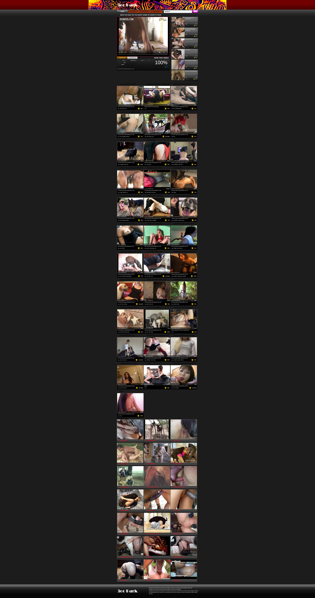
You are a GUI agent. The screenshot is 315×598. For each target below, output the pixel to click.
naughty (123, 136)
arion (148, 248)
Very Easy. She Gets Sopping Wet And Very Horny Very (190, 29)
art (155, 248)
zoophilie (154, 220)
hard (178, 248)
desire (182, 360)
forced (180, 248)
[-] (167, 66)
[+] (165, 66)
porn (175, 108)
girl (124, 108)
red (121, 415)
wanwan (176, 220)
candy (123, 220)
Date (156, 11)
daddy (122, 64)
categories (133, 11)
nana (152, 360)
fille (151, 220)
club (180, 164)
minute (177, 387)
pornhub (149, 192)
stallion (124, 192)
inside (123, 360)
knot (178, 304)
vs (127, 192)
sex (152, 276)
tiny (121, 220)
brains (121, 332)
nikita (123, 248)
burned (178, 360)
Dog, (125, 62)
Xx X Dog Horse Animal (190, 60)
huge (121, 192)
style (180, 108)
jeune (148, 220)
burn (183, 220)
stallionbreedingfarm (127, 276)
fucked (124, 332)
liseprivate (176, 164)
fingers (150, 136)
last (174, 387)
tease (175, 192)
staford (184, 276)
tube (150, 164)
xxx (126, 108)
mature (121, 164)
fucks (125, 164)
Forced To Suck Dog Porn (191, 71)
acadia (175, 360)
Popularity (145, 11)
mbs (121, 276)
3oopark (127, 5)
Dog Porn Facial (189, 39)
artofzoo (127, 220)
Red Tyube (187, 49)
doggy (177, 108)
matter (175, 248)
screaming (152, 248)
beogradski (179, 276)
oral (121, 387)
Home (122, 11)
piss (121, 360)
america (128, 136)
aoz (121, 248)
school (121, 108)
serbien (175, 276)
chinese (180, 220)
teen (148, 304)
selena (125, 304)
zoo (147, 164)
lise (182, 164)
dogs (128, 332)
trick (154, 360)
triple (152, 332)
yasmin (175, 304)
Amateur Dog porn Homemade (189, 18)
